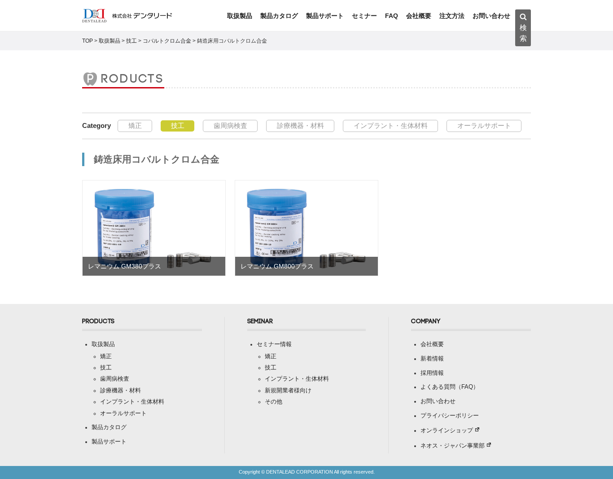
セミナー (364, 15)
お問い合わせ (491, 15)
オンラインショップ (446, 430)
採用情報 (432, 373)
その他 (273, 402)
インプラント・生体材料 (391, 125)
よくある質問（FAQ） (449, 387)
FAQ (391, 15)
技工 (177, 125)
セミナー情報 (274, 344)
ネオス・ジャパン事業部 (452, 446)
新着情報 (432, 359)
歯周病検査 (230, 125)
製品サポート (325, 15)
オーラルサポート (484, 125)
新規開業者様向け (288, 390)
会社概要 (418, 15)
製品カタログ (279, 15)
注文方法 (451, 15)
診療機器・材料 (300, 125)
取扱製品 (239, 15)
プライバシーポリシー (449, 416)
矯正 (135, 125)
